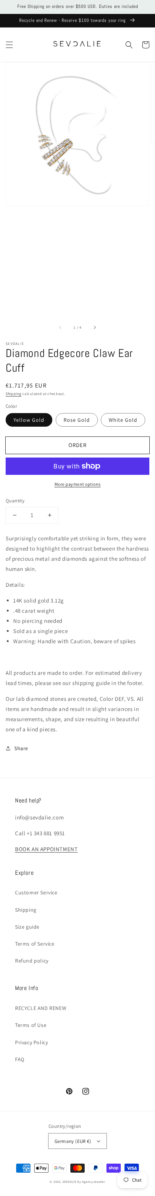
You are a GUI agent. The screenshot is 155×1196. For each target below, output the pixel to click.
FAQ (19, 1059)
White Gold (123, 419)
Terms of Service (35, 943)
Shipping (13, 393)
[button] (9, 45)
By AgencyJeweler (91, 1181)
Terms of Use (30, 1025)
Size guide (27, 926)
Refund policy (32, 960)
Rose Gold (77, 419)
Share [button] (21, 748)
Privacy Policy (31, 1042)
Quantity (15, 500)
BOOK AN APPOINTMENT (46, 849)
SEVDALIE (69, 1181)
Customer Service (36, 892)
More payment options (78, 484)
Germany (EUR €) (73, 1141)
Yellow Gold (29, 419)
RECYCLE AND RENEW (40, 1008)
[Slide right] (94, 327)
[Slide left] (60, 327)
